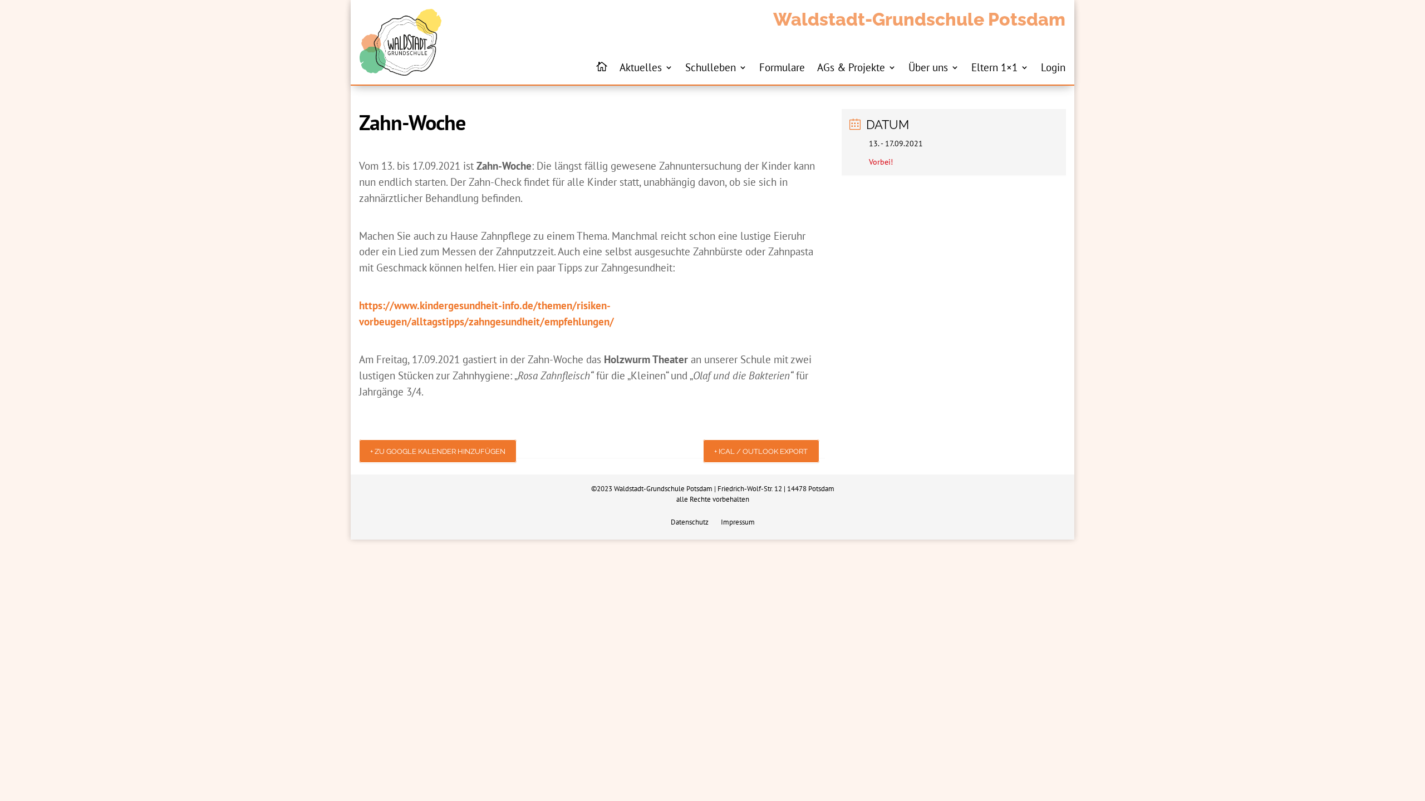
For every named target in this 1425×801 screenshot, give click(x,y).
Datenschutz (690, 522)
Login (1053, 67)
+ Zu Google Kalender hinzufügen (437, 451)
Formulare (782, 67)
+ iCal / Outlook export (761, 451)
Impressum (738, 522)
